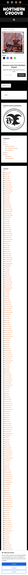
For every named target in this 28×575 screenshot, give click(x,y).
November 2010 (8, 549)
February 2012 (8, 520)
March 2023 (7, 251)
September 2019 (9, 336)
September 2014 (9, 458)
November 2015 (8, 429)
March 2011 (7, 543)
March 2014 (7, 470)
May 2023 (7, 247)
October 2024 (8, 213)
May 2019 (7, 344)
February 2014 (8, 472)
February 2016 (8, 423)
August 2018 (8, 362)
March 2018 (7, 373)
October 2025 (8, 188)
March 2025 (7, 203)
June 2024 (7, 221)
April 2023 (7, 249)
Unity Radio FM (10, 158)
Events (6, 144)
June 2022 (7, 269)
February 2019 (8, 350)
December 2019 (8, 330)
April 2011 (7, 541)
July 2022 (7, 267)
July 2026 (7, 174)
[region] (14, 562)
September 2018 (9, 360)
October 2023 (8, 237)
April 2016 (7, 419)
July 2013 (7, 486)
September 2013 (9, 482)
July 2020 (7, 316)
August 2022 (8, 265)
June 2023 (7, 245)
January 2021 (8, 304)
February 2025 (8, 205)
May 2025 (7, 199)
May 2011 (7, 539)
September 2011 (9, 530)
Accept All (14, 564)
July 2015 (7, 437)
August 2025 (8, 193)
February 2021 (8, 302)
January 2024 (8, 231)
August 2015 (8, 435)
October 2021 (8, 286)
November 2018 (8, 356)
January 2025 (8, 207)
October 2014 (8, 456)
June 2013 (7, 488)
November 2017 (8, 381)
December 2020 (8, 306)
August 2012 (8, 508)
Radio (6, 154)
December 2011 (8, 524)
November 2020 (8, 308)
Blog (6, 142)
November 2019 (8, 332)
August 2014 (8, 460)
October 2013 (8, 480)
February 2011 (8, 545)
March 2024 (7, 227)
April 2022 (7, 273)
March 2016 (7, 421)
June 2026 (7, 176)
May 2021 (7, 296)
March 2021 (7, 300)
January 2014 (8, 474)
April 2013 (7, 492)
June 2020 (7, 318)
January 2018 (8, 377)
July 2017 (7, 389)
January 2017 (8, 401)
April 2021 (7, 298)
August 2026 (8, 172)
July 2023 (7, 243)
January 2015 (8, 449)
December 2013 (8, 476)
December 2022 (8, 257)
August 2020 (8, 314)
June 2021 (7, 294)
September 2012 (9, 506)
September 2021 (9, 288)
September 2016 (9, 409)
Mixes (6, 152)
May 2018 (7, 369)
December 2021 (8, 282)
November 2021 (8, 284)
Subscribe (21, 75)
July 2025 (7, 195)
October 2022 (8, 261)
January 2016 (8, 425)
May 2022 (7, 271)
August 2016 (8, 411)
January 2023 (8, 255)
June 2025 (7, 197)
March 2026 (7, 180)
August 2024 (8, 217)
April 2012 (7, 516)
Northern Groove (11, 146)
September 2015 (9, 433)
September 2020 (9, 312)
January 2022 (8, 280)
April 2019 (7, 346)
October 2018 (8, 358)
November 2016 (8, 405)
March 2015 (7, 445)
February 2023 (8, 253)
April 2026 (7, 178)
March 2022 (7, 275)
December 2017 (8, 379)
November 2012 (8, 502)
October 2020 (8, 310)
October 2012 (8, 504)
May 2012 (7, 514)
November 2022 (8, 259)
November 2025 (8, 186)
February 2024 (8, 229)
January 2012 (8, 522)
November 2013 (8, 478)
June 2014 (7, 464)
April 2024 (7, 225)
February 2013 (8, 496)
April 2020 (7, 322)
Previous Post (6, 85)
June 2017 (7, 391)
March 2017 (7, 397)
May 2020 (7, 320)
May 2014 (7, 466)
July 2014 (7, 462)
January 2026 (8, 184)
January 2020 (8, 328)
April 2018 (7, 371)
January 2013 (8, 498)
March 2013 (7, 494)
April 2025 (7, 201)
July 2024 (7, 219)
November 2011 (8, 526)
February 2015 (8, 447)
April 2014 (7, 468)
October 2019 (8, 334)
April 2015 (7, 443)
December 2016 (8, 403)
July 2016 (7, 413)
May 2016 (7, 417)
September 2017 (9, 385)
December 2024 (8, 209)
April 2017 (7, 395)
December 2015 (8, 427)
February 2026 (8, 182)
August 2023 (8, 241)
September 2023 (9, 239)
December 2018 (8, 354)
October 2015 (8, 431)
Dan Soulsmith (11, 29)
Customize (14, 568)
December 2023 (8, 233)
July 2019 (7, 340)
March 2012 (7, 518)
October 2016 (8, 407)
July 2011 (7, 534)
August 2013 (8, 484)
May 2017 (7, 393)
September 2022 (9, 263)
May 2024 (7, 223)
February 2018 (8, 375)
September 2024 (9, 215)
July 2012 (7, 510)
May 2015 (7, 441)
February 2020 (8, 326)
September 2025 (9, 190)
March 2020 (7, 324)
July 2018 (7, 365)
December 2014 (8, 452)
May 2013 (7, 490)
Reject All (14, 571)
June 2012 (7, 512)
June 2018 (7, 367)
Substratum (9, 150)
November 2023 (8, 235)
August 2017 (8, 387)
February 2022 (8, 278)
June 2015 (7, 439)
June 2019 (7, 342)
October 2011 (8, 528)
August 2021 (8, 290)
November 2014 (8, 454)
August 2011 (8, 532)
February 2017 (8, 399)
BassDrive (9, 156)
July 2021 (7, 292)
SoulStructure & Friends (12, 148)
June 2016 (7, 415)
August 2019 (8, 338)
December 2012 (8, 500)
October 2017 (8, 383)
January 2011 (8, 547)
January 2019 (8, 352)
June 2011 (7, 536)
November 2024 (8, 211)
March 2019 (7, 348)
